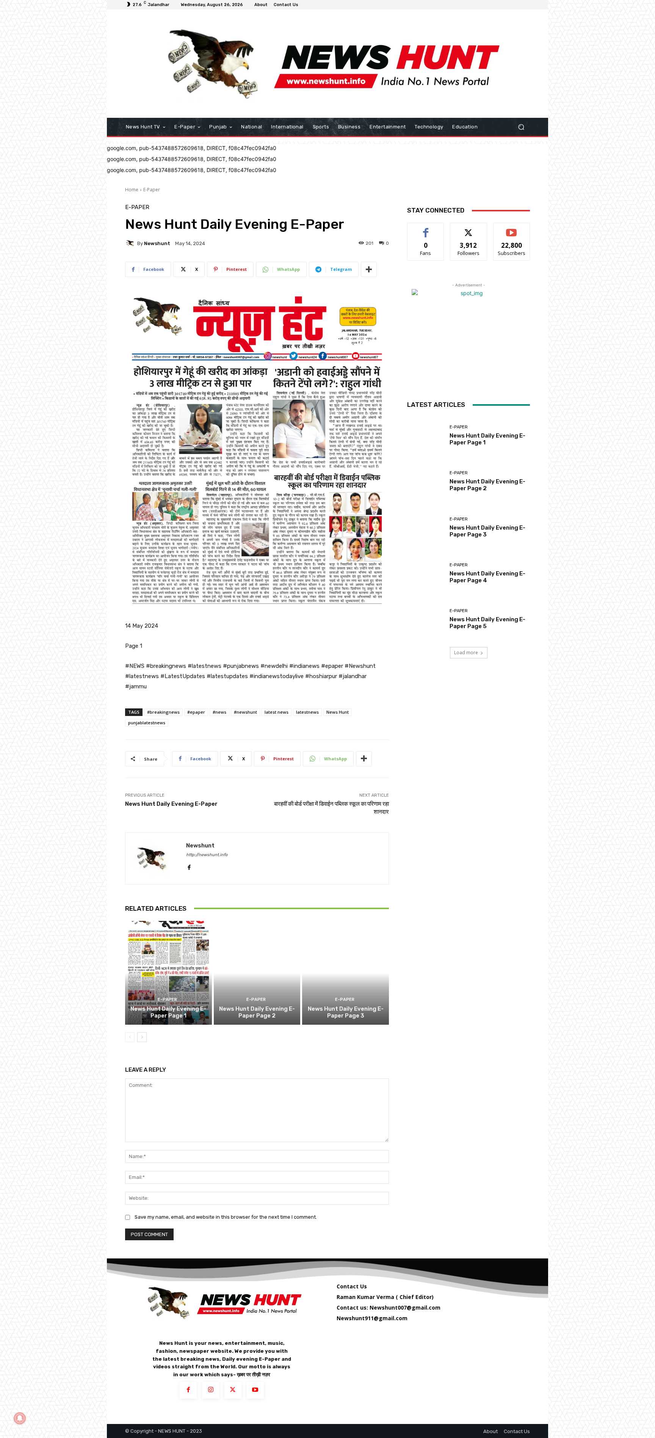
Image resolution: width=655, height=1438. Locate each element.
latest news (276, 712)
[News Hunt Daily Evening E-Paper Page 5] (425, 619)
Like (426, 228)
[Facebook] (189, 866)
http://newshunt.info (206, 855)
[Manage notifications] (20, 1418)
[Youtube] (255, 1390)
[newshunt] (131, 243)
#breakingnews (163, 712)
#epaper (196, 712)
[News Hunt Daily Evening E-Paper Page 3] (345, 973)
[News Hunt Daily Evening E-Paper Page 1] (168, 973)
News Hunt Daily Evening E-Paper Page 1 (168, 1012)
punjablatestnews (146, 722)
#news (219, 712)
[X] (232, 1390)
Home (131, 189)
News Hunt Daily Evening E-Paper (171, 803)
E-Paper (151, 189)
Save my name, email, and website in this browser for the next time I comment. (226, 1217)
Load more (466, 652)
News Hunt (337, 712)
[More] (369, 269)
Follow (469, 228)
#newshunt (245, 712)
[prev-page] (130, 1037)
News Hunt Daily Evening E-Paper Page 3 (346, 1012)
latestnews (307, 712)
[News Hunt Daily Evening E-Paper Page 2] (257, 973)
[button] (521, 127)
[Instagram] (210, 1390)
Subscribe (511, 228)
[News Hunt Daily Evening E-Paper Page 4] (425, 573)
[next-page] (142, 1037)
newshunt (157, 243)
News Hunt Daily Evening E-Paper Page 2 (257, 1012)
